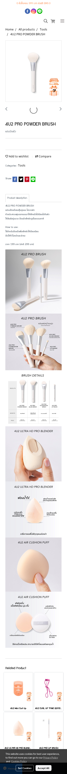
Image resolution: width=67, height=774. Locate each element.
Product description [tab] (17, 198)
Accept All (43, 768)
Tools (21, 165)
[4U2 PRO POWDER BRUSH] (33, 71)
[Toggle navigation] (62, 21)
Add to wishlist (18, 156)
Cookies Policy (19, 761)
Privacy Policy (50, 757)
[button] (44, 21)
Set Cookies (24, 768)
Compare (44, 156)
